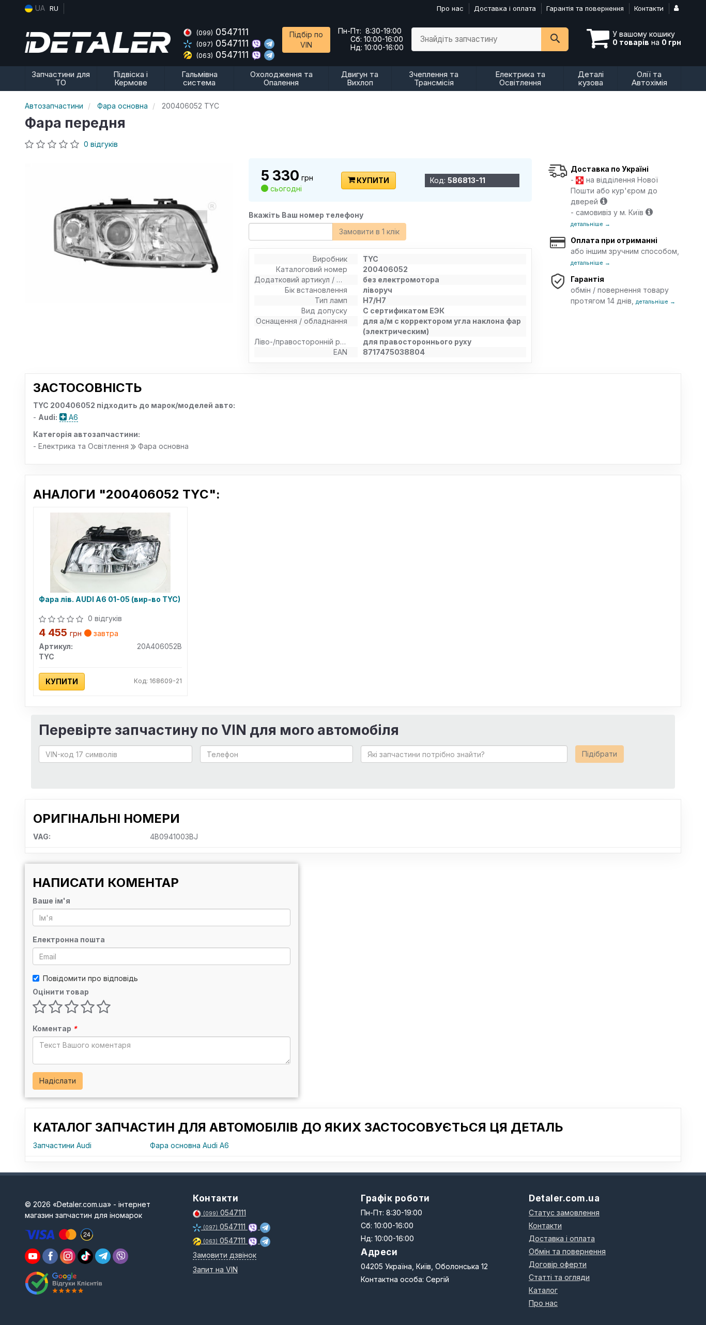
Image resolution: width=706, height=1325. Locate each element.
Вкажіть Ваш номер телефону (306, 214)
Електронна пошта (69, 939)
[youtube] (32, 1256)
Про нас (450, 8)
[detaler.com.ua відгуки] (65, 1283)
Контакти (649, 8)
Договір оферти (558, 1264)
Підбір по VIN (306, 39)
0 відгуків (101, 144)
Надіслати (57, 1080)
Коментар (55, 1028)
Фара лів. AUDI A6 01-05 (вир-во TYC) (109, 599)
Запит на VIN (215, 1269)
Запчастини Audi (62, 1145)
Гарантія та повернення (585, 8)
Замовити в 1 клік (369, 231)
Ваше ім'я (51, 900)
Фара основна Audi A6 (189, 1145)
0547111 (222, 31)
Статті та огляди (559, 1277)
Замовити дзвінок (224, 1255)
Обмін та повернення (567, 1251)
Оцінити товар (61, 991)
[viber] (50, 1256)
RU (54, 8)
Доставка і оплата (505, 8)
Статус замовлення (564, 1212)
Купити (372, 180)
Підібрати (599, 753)
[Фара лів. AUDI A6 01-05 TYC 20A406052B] (110, 551)
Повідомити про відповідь (90, 978)
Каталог (543, 1290)
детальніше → (590, 224)
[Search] (555, 39)
